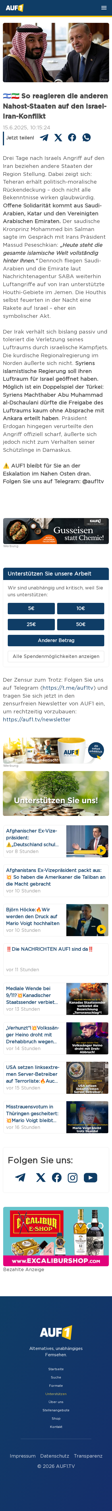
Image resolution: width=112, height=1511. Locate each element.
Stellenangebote (56, 1410)
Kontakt (56, 1426)
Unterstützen (56, 1394)
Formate (56, 1385)
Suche (56, 1377)
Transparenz (88, 1456)
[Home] (15, 8)
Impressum (23, 1456)
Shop (56, 1418)
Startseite (56, 1369)
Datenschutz (54, 1456)
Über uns (56, 1402)
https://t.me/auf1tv (68, 688)
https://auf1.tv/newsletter (37, 720)
